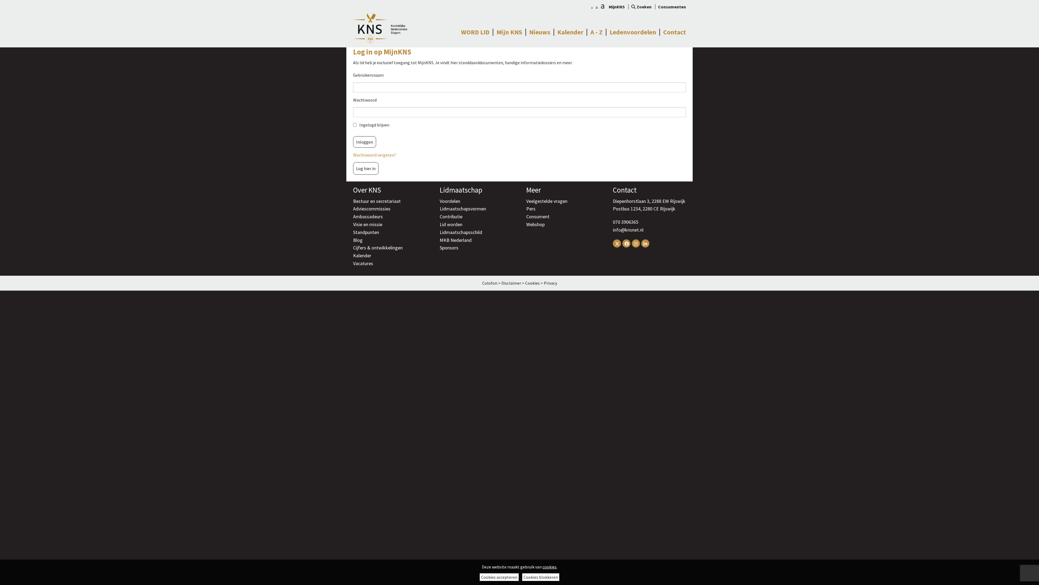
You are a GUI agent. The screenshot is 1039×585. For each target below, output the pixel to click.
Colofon (489, 283)
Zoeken (644, 6)
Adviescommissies (371, 209)
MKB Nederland (456, 240)
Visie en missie (367, 224)
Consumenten (672, 6)
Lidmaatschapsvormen (463, 209)
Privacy (550, 283)
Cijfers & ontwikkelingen (378, 248)
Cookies (532, 283)
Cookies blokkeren (541, 577)
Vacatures (363, 263)
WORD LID (475, 32)
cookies (549, 567)
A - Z (596, 32)
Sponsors (449, 248)
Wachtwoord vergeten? (374, 155)
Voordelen (450, 201)
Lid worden (451, 224)
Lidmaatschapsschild (461, 232)
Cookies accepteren (499, 577)
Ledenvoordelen (633, 32)
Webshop (535, 224)
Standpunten (366, 232)
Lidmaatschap (461, 189)
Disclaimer (511, 283)
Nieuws (539, 32)
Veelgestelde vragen (546, 201)
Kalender (570, 32)
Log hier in (366, 168)
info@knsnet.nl (628, 230)
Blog (358, 240)
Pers (530, 209)
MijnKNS (617, 6)
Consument (538, 216)
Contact (674, 32)
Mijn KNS (509, 32)
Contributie (451, 216)
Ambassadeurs (368, 216)
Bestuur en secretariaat (377, 201)
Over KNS (367, 189)
